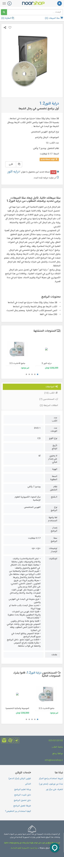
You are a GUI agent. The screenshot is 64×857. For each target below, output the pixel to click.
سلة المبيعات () (52, 18)
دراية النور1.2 (34, 673)
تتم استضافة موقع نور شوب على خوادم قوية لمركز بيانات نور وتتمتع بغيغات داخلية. (32, 843)
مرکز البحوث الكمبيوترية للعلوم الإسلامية (24, 848)
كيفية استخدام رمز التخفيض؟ (18, 811)
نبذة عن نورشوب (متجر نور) (51, 784)
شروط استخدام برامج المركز (51, 778)
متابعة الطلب (57, 747)
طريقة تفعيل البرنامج (22, 806)
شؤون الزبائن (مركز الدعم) (20, 778)
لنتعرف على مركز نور (54, 789)
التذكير (28, 784)
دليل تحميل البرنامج (22, 800)
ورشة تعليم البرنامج (22, 789)
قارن (11, 164)
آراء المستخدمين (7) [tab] (48, 399)
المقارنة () (6, 18)
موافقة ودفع (57, 754)
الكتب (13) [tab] (49, 393)
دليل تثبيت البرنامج (22, 795)
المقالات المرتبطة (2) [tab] (49, 405)
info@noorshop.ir (54, 760)
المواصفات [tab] (50, 387)
